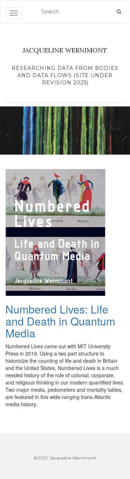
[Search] (119, 11)
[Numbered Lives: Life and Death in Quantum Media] (55, 231)
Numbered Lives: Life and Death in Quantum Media (60, 321)
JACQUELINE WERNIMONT (65, 50)
